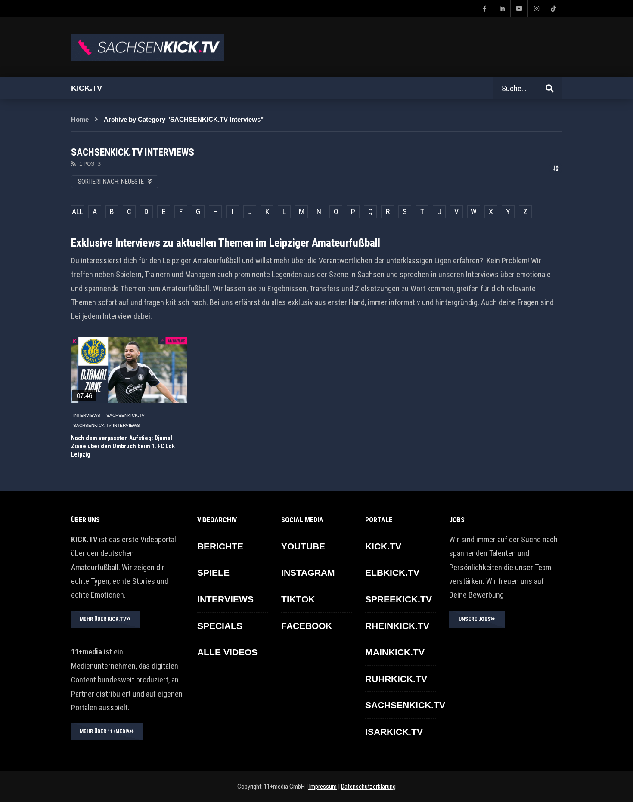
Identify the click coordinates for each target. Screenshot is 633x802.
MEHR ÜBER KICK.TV (103, 619)
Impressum (322, 786)
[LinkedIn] (501, 8)
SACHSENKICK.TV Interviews (106, 425)
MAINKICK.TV (395, 652)
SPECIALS (219, 626)
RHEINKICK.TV (397, 626)
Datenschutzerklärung (368, 786)
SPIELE (213, 572)
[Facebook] (484, 8)
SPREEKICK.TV (398, 599)
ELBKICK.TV (392, 572)
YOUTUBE (303, 546)
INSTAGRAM (308, 572)
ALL (77, 211)
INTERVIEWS (86, 415)
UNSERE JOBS (474, 619)
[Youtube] (519, 8)
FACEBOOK (306, 626)
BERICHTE (220, 546)
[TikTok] (553, 8)
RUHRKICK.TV (396, 679)
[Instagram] (536, 8)
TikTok (298, 599)
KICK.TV (383, 546)
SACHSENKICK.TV (125, 415)
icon (129, 368)
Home (80, 119)
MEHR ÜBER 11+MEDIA (105, 731)
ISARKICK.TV (394, 732)
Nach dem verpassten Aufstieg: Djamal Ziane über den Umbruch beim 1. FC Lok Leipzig (123, 446)
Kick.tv (86, 88)
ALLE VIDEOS (227, 652)
